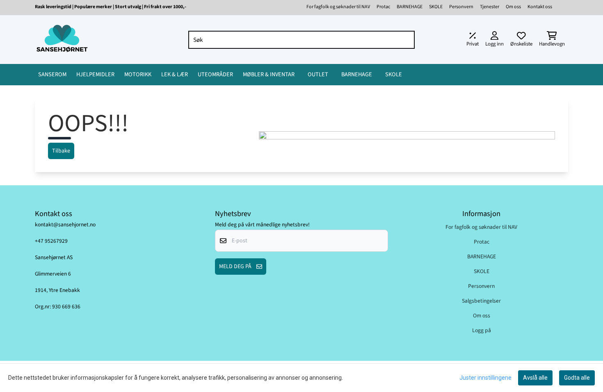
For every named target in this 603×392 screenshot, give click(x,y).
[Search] (406, 40)
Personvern (461, 6)
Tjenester (489, 6)
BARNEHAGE (410, 6)
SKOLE (436, 6)
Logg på (481, 330)
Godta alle (577, 377)
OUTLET (318, 74)
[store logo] (62, 39)
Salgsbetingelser (481, 301)
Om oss (513, 6)
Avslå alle (535, 377)
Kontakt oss (540, 6)
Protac (383, 6)
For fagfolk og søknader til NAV (338, 6)
